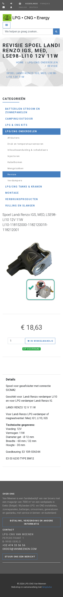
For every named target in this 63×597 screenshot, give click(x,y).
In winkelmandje (41, 341)
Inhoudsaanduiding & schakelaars (28, 149)
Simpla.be (47, 587)
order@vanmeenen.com (20, 549)
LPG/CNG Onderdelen (43, 62)
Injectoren (14, 156)
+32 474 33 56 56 (14, 545)
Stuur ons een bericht (20, 556)
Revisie (53, 66)
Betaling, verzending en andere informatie (31, 522)
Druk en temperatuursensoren (26, 143)
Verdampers (15, 180)
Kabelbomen (15, 162)
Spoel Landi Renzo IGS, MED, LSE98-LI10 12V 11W (32, 75)
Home (20, 62)
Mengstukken (16, 168)
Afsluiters (14, 137)
